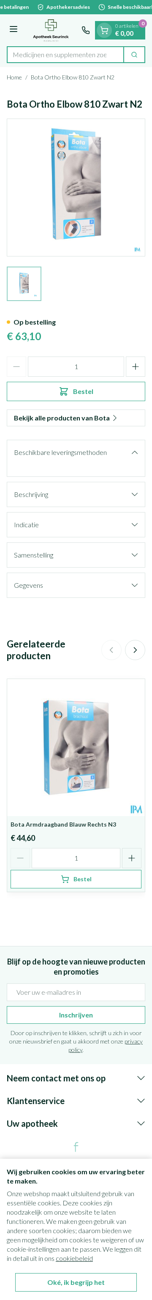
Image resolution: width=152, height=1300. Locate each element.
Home (14, 77)
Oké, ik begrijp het (76, 1282)
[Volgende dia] (135, 650)
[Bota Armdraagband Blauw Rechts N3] (76, 747)
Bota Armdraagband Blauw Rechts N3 (63, 824)
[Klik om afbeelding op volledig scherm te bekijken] (76, 187)
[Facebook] (76, 1147)
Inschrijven (76, 1015)
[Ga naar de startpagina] (51, 30)
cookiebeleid (74, 1258)
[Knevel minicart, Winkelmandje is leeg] (104, 30)
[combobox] (65, 54)
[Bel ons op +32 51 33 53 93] (85, 30)
